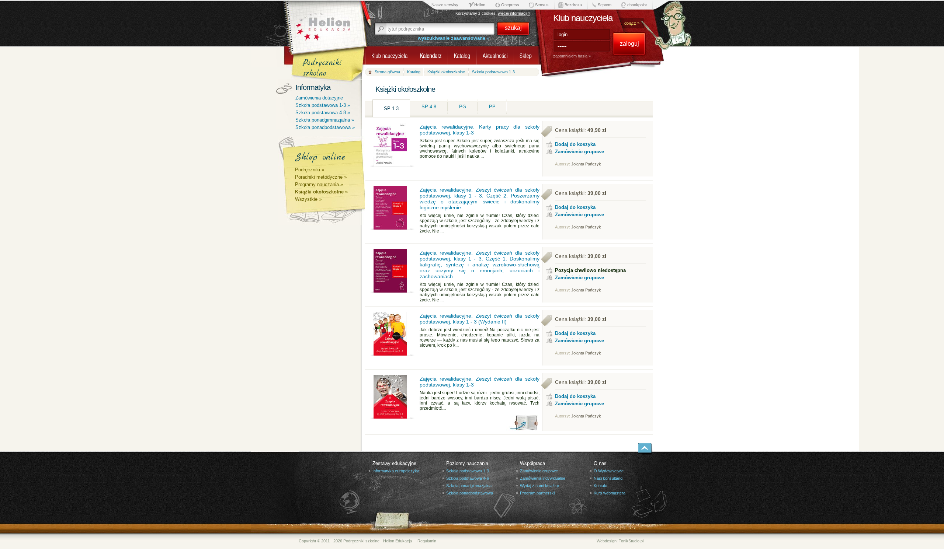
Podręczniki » (309, 169)
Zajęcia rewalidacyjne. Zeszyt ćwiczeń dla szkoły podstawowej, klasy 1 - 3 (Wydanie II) (479, 319)
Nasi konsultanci (608, 478)
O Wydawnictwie (609, 471)
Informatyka (312, 87)
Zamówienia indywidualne (542, 478)
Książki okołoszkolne (446, 72)
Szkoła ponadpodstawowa (469, 493)
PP (492, 106)
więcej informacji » (514, 13)
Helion (479, 5)
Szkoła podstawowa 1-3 (467, 471)
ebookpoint (637, 5)
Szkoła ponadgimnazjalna (469, 485)
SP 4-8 (428, 106)
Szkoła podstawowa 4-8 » (322, 112)
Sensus (542, 5)
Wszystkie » (308, 199)
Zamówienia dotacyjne (319, 98)
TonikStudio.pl (631, 541)
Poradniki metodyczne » (321, 177)
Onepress (510, 5)
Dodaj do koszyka (575, 144)
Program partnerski (537, 493)
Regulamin (426, 541)
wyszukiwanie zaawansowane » (453, 38)
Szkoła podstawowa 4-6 (467, 478)
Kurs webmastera (609, 493)
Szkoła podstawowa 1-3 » (322, 105)
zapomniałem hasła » (572, 56)
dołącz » (631, 23)
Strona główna (387, 72)
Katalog (413, 72)
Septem (604, 5)
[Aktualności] (495, 57)
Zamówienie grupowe (579, 151)
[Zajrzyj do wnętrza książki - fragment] (522, 428)
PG (462, 106)
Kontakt (600, 485)
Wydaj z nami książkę (539, 485)
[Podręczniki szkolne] (526, 57)
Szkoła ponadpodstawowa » (325, 127)
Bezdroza (573, 5)
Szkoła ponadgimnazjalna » (324, 120)
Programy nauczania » (319, 184)
